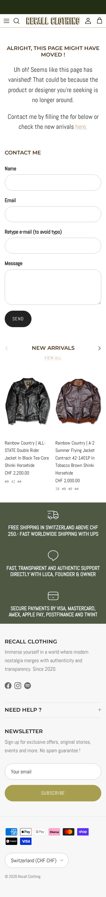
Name (10, 168)
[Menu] (6, 20)
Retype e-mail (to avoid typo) (33, 231)
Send (18, 319)
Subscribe (53, 793)
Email (10, 200)
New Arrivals (53, 348)
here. (81, 127)
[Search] (19, 20)
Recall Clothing (29, 876)
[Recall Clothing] (53, 20)
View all (53, 357)
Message (13, 263)
